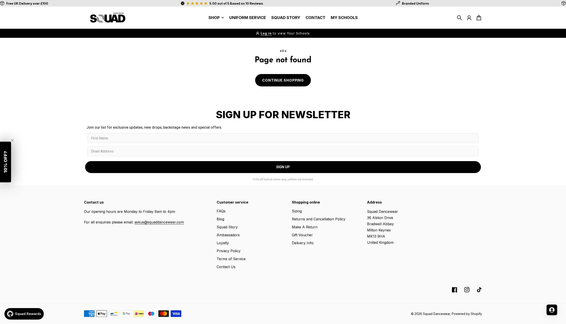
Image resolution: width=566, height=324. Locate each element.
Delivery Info (303, 243)
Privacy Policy (229, 251)
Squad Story (227, 227)
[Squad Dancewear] (106, 17)
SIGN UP (283, 167)
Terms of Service (231, 259)
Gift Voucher (302, 235)
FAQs (221, 211)
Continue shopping (283, 80)
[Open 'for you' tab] (552, 310)
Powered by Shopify (467, 314)
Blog (220, 219)
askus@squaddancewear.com (159, 222)
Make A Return (304, 227)
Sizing (297, 211)
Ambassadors (228, 235)
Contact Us (226, 267)
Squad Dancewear (436, 314)
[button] (5, 162)
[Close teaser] (12, 140)
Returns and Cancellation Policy (318, 219)
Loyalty (223, 243)
